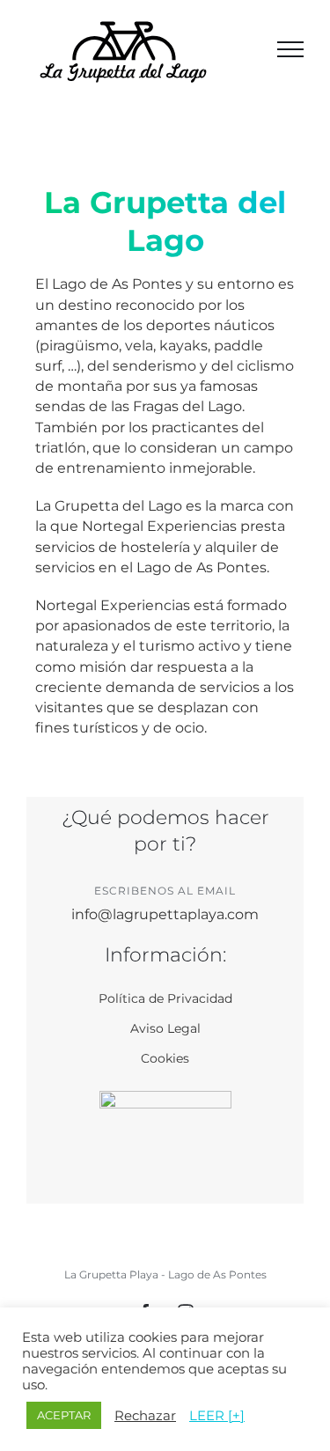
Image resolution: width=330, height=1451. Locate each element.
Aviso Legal (165, 1028)
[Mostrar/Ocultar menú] (290, 49)
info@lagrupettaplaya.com (165, 914)
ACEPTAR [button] (64, 1415)
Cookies (165, 1058)
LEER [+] (217, 1416)
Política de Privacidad (165, 998)
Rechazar (145, 1416)
